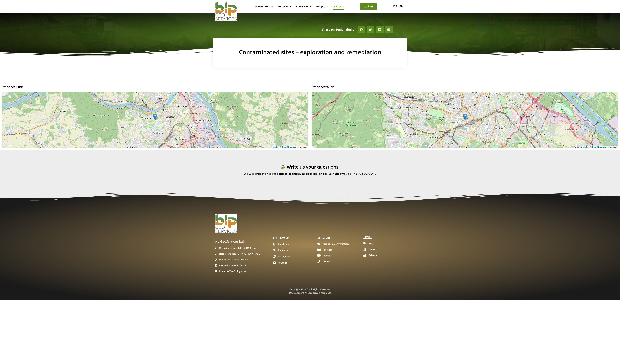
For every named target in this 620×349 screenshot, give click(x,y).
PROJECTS (322, 6)
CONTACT (338, 6)
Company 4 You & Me (319, 292)
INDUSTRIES (262, 6)
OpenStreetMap (289, 146)
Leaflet (276, 146)
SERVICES (283, 6)
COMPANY (302, 6)
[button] (361, 29)
